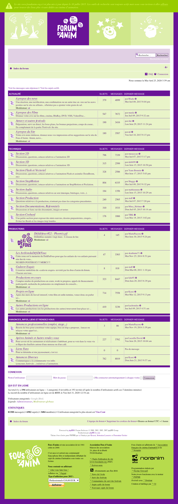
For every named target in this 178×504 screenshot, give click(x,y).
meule (131, 112)
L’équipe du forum (95, 421)
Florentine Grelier (120, 435)
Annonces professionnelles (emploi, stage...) (41, 324)
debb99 (132, 162)
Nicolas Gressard (141, 470)
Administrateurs (24, 401)
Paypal (63, 473)
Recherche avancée (159, 58)
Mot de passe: (59, 377)
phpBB (71, 430)
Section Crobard (25, 214)
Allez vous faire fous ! (59, 469)
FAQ (151, 74)
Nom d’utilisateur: (16, 377)
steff (130, 198)
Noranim (137, 450)
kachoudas (133, 305)
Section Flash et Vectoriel (31, 170)
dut (130, 120)
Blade (131, 98)
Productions (16, 229)
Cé (155, 483)
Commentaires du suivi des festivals (106, 481)
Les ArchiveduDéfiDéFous (31, 253)
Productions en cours (28, 277)
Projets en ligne (25, 291)
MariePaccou (134, 233)
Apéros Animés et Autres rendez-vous (37, 338)
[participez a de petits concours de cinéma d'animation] (151, 28)
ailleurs (164, 4)
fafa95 (131, 277)
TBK (130, 214)
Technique (15, 149)
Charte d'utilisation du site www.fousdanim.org (101, 460)
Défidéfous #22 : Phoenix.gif (50, 233)
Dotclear (148, 480)
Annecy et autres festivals (30, 121)
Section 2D (22, 153)
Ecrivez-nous (97, 465)
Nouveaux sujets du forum (103, 487)
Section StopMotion (27, 181)
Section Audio (24, 189)
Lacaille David (135, 338)
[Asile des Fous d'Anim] (26, 28)
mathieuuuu (134, 189)
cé (29, 108)
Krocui (93, 435)
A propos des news (26, 98)
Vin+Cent (100, 412)
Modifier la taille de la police (165, 67)
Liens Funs (22, 349)
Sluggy (131, 181)
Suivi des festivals (99, 477)
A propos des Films (27, 112)
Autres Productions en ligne (32, 305)
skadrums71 (134, 253)
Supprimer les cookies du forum (121, 421)
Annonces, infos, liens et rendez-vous (31, 319)
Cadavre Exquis (25, 267)
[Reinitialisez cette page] (68, 28)
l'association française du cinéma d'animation (149, 446)
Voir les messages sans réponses (23, 87)
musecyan (133, 153)
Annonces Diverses (27, 357)
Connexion (163, 74)
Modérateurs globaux (43, 401)
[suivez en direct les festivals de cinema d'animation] (110, 28)
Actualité (15, 94)
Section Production (27, 198)
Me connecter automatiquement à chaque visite (117, 377)
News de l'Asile (98, 474)
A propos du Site (25, 132)
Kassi (131, 291)
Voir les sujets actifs (49, 87)
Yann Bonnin (134, 170)
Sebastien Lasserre (104, 435)
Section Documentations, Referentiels (38, 206)
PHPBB (137, 477)
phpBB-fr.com (94, 433)
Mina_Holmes (135, 206)
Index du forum (21, 68)
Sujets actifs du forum (101, 484)
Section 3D (22, 162)
